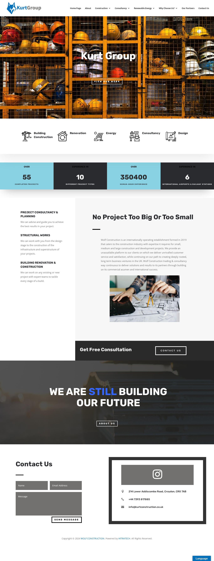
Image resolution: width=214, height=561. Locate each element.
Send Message (66, 519)
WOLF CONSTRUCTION (92, 538)
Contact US (171, 350)
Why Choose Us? (167, 8)
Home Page (75, 8)
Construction (101, 8)
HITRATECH (124, 538)
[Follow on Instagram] (157, 474)
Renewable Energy (143, 8)
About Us (107, 423)
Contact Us (203, 8)
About (88, 8)
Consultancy (121, 8)
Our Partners (188, 8)
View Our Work (107, 81)
